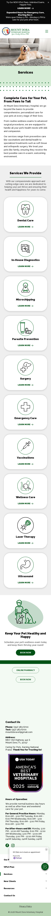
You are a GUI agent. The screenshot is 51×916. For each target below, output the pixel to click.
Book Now (25, 652)
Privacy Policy (25, 906)
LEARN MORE (24, 227)
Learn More (24, 582)
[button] (45, 866)
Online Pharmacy (25, 670)
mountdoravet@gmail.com (18, 732)
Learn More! (24, 8)
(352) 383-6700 (21, 727)
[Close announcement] (48, 2)
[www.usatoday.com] (25, 773)
